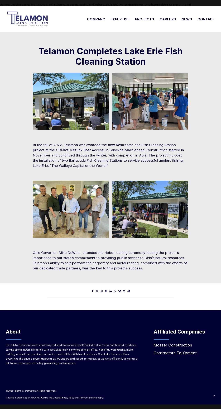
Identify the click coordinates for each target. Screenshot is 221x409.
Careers (168, 19)
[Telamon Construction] (28, 19)
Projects (144, 19)
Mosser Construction (173, 345)
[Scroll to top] (214, 395)
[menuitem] (97, 19)
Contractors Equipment (175, 353)
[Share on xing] (124, 291)
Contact (206, 19)
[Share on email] (128, 291)
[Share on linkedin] (110, 291)
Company (96, 19)
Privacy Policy (67, 397)
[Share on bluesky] (119, 291)
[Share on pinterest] (106, 291)
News (187, 19)
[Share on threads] (101, 291)
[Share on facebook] (92, 291)
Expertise (120, 19)
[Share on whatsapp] (115, 291)
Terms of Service (88, 397)
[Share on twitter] (97, 291)
